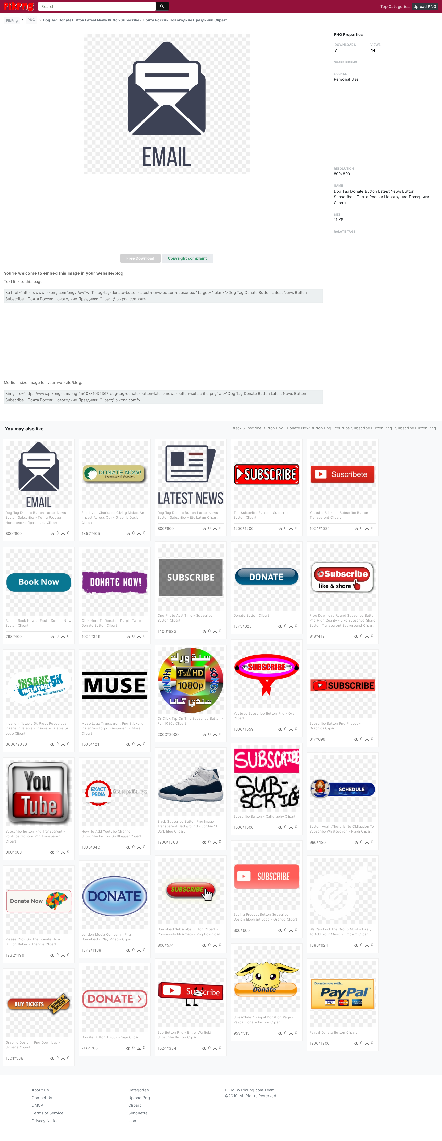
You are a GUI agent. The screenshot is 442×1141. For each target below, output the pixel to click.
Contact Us (42, 1097)
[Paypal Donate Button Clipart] (343, 993)
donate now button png (309, 428)
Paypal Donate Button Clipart (333, 1032)
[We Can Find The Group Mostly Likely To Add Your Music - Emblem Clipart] (343, 890)
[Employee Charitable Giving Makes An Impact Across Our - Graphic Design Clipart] (115, 474)
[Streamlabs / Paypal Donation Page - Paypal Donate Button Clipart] (267, 978)
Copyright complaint (187, 258)
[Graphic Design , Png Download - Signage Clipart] (39, 1003)
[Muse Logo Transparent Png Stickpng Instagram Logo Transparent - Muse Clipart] (115, 684)
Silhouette (138, 1113)
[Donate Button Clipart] (267, 576)
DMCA (37, 1105)
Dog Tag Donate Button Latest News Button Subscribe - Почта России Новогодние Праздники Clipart (36, 518)
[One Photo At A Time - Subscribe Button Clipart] (191, 576)
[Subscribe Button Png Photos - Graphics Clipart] (343, 684)
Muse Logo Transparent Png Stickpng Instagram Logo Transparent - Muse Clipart (113, 728)
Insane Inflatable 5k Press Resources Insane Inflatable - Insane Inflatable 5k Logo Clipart (37, 728)
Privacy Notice (45, 1120)
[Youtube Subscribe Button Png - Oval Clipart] (267, 674)
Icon (132, 1120)
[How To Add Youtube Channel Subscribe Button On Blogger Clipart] (115, 792)
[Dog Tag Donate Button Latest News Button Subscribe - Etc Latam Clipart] (191, 474)
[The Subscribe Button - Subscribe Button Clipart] (267, 474)
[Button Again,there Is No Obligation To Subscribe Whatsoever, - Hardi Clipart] (343, 787)
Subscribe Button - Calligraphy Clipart (265, 816)
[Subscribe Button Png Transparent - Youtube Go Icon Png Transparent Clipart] (39, 792)
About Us (40, 1090)
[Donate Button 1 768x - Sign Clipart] (115, 998)
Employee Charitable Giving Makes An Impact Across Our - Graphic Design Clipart (113, 518)
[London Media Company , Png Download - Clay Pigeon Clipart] (115, 895)
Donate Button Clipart (251, 615)
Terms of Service (48, 1113)
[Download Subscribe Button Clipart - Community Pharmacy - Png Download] (191, 890)
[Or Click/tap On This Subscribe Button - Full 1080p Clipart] (191, 680)
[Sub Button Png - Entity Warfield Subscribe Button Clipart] (191, 993)
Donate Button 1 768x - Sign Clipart (111, 1037)
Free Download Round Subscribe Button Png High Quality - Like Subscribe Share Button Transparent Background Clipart (343, 620)
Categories (138, 1090)
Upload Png (139, 1097)
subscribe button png (415, 428)
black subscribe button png (257, 428)
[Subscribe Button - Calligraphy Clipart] (267, 778)
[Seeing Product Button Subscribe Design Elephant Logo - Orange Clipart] (267, 875)
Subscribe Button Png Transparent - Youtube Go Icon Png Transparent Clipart (35, 836)
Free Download (140, 258)
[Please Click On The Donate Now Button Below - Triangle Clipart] (39, 900)
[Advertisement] (166, 215)
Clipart (134, 1105)
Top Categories (395, 6)
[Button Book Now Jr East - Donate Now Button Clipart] (39, 582)
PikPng (12, 20)
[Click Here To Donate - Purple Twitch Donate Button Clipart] (115, 582)
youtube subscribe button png (363, 428)
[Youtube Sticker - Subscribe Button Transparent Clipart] (343, 474)
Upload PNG (424, 6)
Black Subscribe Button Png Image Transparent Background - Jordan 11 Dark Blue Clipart (187, 826)
